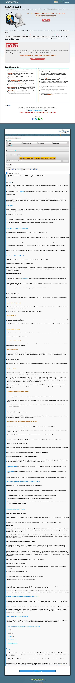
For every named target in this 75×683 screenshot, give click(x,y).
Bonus (14, 138)
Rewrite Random (37, 158)
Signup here (41, 682)
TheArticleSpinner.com (12, 1)
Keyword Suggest (36, 135)
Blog (43, 679)
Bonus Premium (9, 138)
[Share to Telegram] (38, 119)
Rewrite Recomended (35, 110)
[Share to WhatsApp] (42, 119)
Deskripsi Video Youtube (29, 135)
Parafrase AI (13, 135)
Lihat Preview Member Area (37, 59)
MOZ (22, 192)
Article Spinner (8, 135)
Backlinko (10, 636)
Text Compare (55, 135)
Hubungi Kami (61, 1)
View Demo (46, 20)
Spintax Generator (43, 135)
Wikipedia (22, 191)
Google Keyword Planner (24, 278)
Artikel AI (17, 135)
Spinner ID (33, 679)
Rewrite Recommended (28, 158)
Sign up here (67, 2)
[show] (9, 105)
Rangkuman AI (22, 135)
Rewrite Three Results (45, 158)
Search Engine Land (12, 639)
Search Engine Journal (12, 643)
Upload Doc (10, 164)
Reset (21, 158)
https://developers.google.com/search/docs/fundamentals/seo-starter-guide (24, 626)
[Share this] (33, 119)
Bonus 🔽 (59, 135)
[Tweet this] (36, 119)
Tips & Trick (18, 138)
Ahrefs (9, 633)
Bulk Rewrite (52, 158)
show (11, 182)
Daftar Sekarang (61, 664)
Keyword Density (49, 135)
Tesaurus (63, 135)
